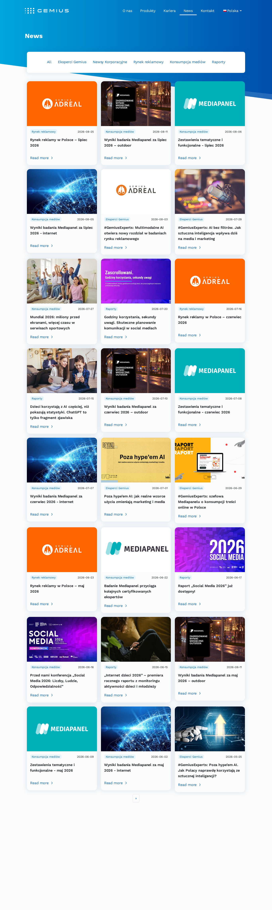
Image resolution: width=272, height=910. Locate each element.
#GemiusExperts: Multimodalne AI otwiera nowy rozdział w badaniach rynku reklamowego (135, 233)
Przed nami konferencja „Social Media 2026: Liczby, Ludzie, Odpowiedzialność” (57, 680)
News (188, 11)
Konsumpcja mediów (187, 62)
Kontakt (207, 11)
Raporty (218, 62)
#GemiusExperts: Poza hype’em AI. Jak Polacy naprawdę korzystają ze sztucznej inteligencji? (209, 770)
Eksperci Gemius (72, 62)
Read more (39, 158)
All (49, 62)
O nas (127, 11)
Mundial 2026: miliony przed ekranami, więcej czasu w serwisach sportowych (54, 322)
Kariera (169, 11)
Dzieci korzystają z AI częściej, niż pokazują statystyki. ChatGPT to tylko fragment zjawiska (59, 412)
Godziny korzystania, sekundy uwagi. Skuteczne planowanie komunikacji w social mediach (130, 322)
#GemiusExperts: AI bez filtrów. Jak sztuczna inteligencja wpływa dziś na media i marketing (209, 233)
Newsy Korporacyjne (110, 62)
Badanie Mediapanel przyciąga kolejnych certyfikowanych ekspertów (130, 591)
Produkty (148, 11)
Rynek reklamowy (148, 62)
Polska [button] (232, 11)
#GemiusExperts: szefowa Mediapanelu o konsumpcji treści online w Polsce (207, 501)
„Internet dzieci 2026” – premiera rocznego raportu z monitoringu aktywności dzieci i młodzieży (133, 680)
